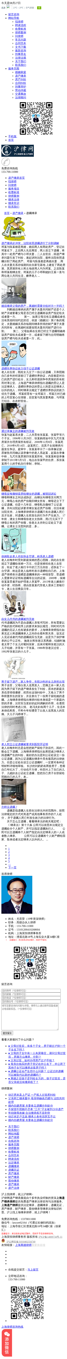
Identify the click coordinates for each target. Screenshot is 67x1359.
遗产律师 (13, 1137)
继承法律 (13, 199)
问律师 (19, 36)
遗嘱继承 (13, 1166)
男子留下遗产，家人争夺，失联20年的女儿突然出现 (33, 681)
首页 (11, 140)
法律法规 (20, 57)
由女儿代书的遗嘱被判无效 (17, 619)
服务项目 (13, 188)
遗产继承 (20, 75)
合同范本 (20, 43)
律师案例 (20, 32)
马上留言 (32, 1269)
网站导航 (13, 18)
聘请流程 (20, 25)
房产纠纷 (20, 79)
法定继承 (13, 1162)
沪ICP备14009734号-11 (50, 1237)
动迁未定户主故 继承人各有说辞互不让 (32, 1116)
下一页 (12, 867)
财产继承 (13, 1177)
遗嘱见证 (13, 1169)
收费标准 (20, 28)
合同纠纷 (20, 83)
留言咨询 (13, 14)
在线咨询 (13, 1140)
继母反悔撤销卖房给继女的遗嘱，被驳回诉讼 (28, 493)
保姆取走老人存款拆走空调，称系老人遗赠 (27, 556)
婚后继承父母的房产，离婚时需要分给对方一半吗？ (33, 305)
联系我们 (20, 64)
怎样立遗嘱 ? (9, 806)
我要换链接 (38, 1245)
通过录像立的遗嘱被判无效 (17, 431)
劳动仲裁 (20, 90)
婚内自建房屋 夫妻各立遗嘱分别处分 (30, 1105)
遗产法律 (13, 1187)
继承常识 (13, 203)
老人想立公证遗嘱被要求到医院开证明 (24, 744)
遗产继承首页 (16, 177)
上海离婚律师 (23, 1245)
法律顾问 (20, 97)
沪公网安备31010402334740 (21, 1241)
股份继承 (13, 1180)
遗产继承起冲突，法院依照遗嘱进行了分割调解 (30, 243)
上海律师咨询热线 (12, 1326)
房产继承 (13, 1173)
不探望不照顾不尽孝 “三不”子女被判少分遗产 (36, 1109)
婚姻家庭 (20, 72)
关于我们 (20, 61)
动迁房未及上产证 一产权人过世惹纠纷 (32, 1094)
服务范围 (13, 68)
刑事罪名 (20, 54)
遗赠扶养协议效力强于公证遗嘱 (20, 368)
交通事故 (20, 93)
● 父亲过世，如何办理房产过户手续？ (31, 1060)
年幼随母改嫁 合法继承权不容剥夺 (29, 1112)
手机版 (12, 136)
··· (9, 864)
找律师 (19, 21)
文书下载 (20, 46)
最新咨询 (20, 50)
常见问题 (20, 39)
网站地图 (13, 1133)
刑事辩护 (20, 86)
